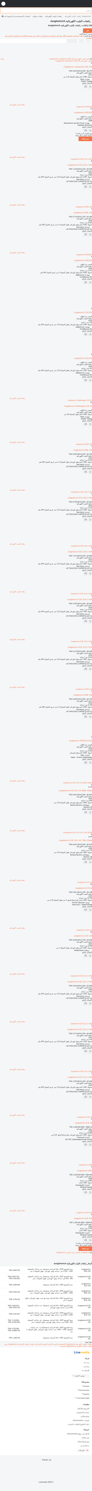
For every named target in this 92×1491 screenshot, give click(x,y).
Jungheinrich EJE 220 (83, 1218)
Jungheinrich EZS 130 (86, 1285)
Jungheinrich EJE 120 (84, 1306)
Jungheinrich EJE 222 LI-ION (80, 165)
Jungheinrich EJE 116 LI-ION (80, 498)
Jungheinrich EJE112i (83, 312)
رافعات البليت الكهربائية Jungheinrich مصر (19, 1344)
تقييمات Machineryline (81, 1420)
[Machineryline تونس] (76, 3)
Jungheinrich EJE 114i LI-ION (79, 599)
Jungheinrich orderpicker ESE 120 (77, 67)
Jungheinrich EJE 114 (84, 1329)
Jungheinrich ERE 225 (86, 1270)
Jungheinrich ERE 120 (82, 213)
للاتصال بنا (85, 1370)
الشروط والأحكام (83, 1408)
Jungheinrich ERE (84, 1171)
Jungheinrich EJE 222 (84, 1321)
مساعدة (86, 1366)
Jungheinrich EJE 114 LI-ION (80, 1077)
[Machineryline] (2, 16)
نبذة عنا (86, 1363)
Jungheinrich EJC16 (83, 888)
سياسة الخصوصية (83, 1412)
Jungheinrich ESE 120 (86, 1314)
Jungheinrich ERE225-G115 (80, 741)
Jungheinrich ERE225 (83, 112)
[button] (3, 3)
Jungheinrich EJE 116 (83, 936)
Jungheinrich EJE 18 (83, 1123)
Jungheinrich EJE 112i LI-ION (79, 982)
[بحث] (3, 10)
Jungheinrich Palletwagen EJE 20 (78, 406)
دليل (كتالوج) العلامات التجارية (78, 1424)
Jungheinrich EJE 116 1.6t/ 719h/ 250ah (75, 840)
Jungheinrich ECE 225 (86, 1299)
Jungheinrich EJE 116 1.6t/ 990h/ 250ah (75, 791)
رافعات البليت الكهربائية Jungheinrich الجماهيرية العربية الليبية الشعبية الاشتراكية (63, 1344)
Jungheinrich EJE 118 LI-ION (80, 552)
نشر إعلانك (85, 139)
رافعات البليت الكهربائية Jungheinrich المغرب (76, 1346)
